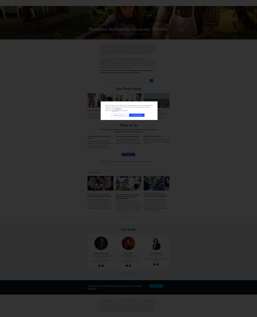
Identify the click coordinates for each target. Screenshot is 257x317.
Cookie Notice (118, 108)
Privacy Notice (115, 110)
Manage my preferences (119, 115)
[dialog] (129, 110)
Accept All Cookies (137, 115)
